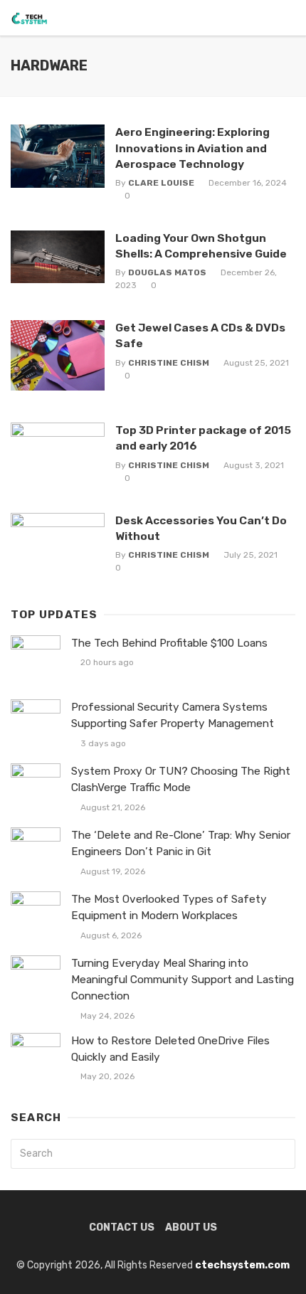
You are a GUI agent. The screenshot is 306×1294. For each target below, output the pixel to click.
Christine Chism (168, 363)
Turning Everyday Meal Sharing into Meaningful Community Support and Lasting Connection (182, 979)
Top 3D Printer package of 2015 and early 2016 (203, 437)
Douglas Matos (167, 272)
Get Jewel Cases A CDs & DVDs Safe (200, 335)
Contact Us (121, 1227)
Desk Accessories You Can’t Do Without (201, 528)
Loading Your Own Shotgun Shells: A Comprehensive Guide (201, 245)
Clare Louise (161, 183)
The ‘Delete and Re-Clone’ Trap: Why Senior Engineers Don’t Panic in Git (180, 843)
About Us (191, 1227)
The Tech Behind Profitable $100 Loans (169, 643)
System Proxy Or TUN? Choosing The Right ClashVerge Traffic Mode (180, 779)
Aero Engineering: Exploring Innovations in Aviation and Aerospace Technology (192, 147)
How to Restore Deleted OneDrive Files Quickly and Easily (170, 1049)
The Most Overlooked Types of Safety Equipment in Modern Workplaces (169, 907)
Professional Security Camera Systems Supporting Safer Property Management (172, 715)
